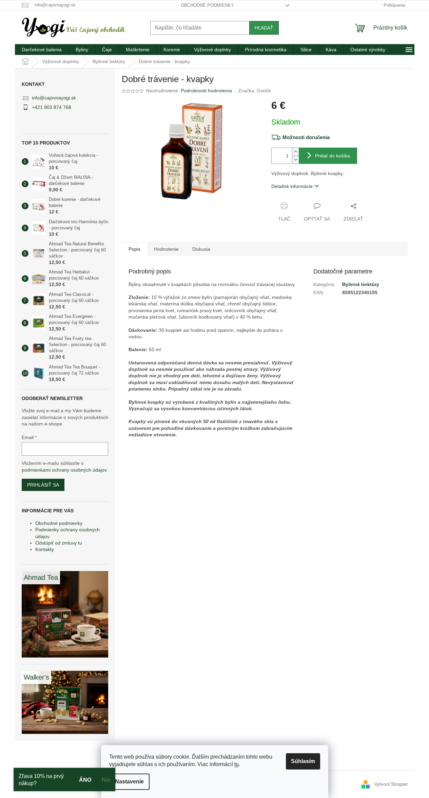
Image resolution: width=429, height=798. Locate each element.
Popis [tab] (134, 249)
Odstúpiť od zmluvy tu (58, 543)
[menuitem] (42, 49)
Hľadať (264, 28)
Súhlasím (303, 761)
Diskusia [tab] (201, 249)
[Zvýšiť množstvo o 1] (295, 152)
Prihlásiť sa (43, 485)
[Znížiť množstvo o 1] (295, 160)
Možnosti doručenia (306, 137)
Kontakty (44, 549)
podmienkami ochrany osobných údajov (64, 470)
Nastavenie (129, 781)
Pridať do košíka (332, 155)
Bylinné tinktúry (360, 284)
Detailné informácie (292, 186)
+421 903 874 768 (51, 107)
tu (236, 764)
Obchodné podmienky (207, 5)
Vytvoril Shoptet (391, 783)
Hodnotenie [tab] (166, 249)
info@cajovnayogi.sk (54, 97)
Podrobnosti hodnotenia (206, 90)
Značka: (254, 90)
